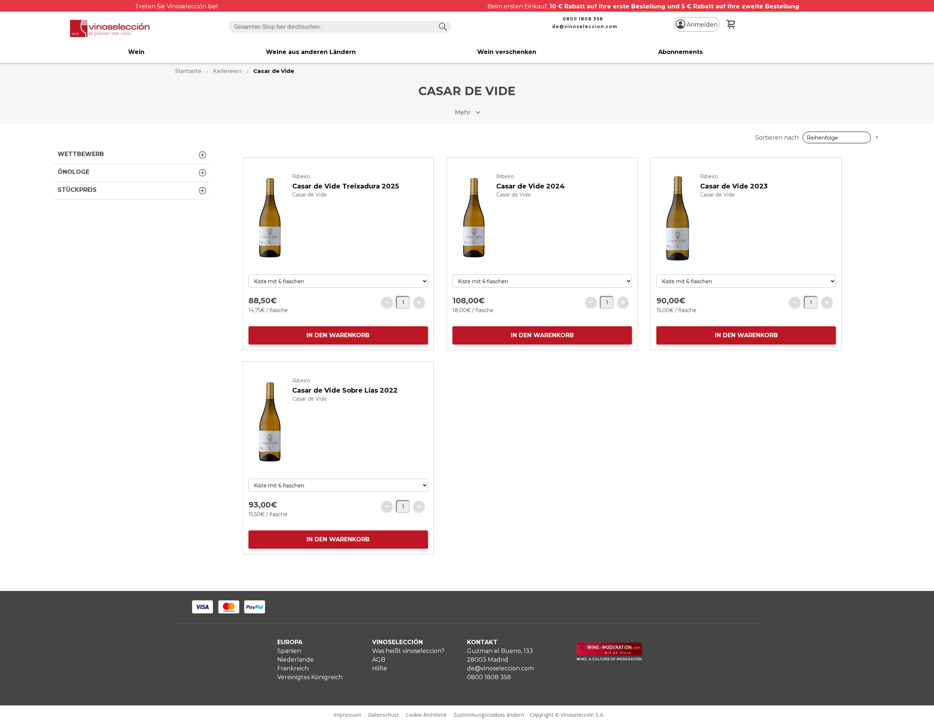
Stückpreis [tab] (77, 189)
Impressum (347, 714)
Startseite (189, 70)
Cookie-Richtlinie (426, 714)
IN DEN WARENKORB (338, 335)
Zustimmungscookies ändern (489, 714)
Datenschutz (383, 714)
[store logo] (110, 28)
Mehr (463, 112)
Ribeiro (301, 176)
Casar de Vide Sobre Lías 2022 (345, 390)
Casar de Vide (309, 194)
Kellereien (228, 70)
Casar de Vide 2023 (734, 186)
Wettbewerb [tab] (81, 154)
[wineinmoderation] (609, 658)
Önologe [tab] (73, 171)
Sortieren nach (777, 137)
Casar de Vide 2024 (530, 186)
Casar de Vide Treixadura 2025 (345, 186)
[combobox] (340, 26)
